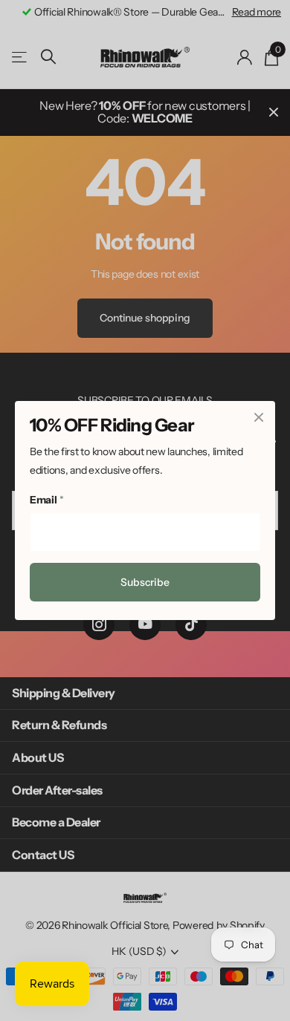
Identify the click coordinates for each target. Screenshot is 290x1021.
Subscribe (145, 582)
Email (46, 499)
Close (258, 417)
